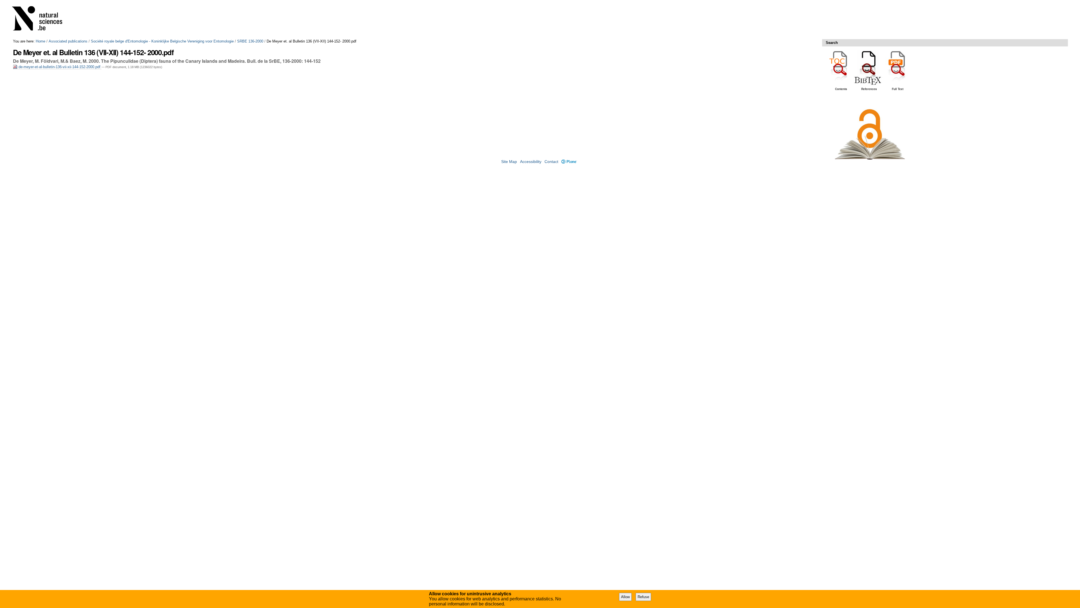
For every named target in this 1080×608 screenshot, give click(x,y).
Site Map (509, 162)
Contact (551, 162)
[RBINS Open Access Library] (40, 19)
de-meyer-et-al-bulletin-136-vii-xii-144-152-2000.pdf (59, 67)
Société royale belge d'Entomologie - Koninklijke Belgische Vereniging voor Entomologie (162, 41)
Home (40, 41)
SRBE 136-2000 (250, 41)
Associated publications (68, 41)
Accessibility (530, 162)
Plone (569, 162)
